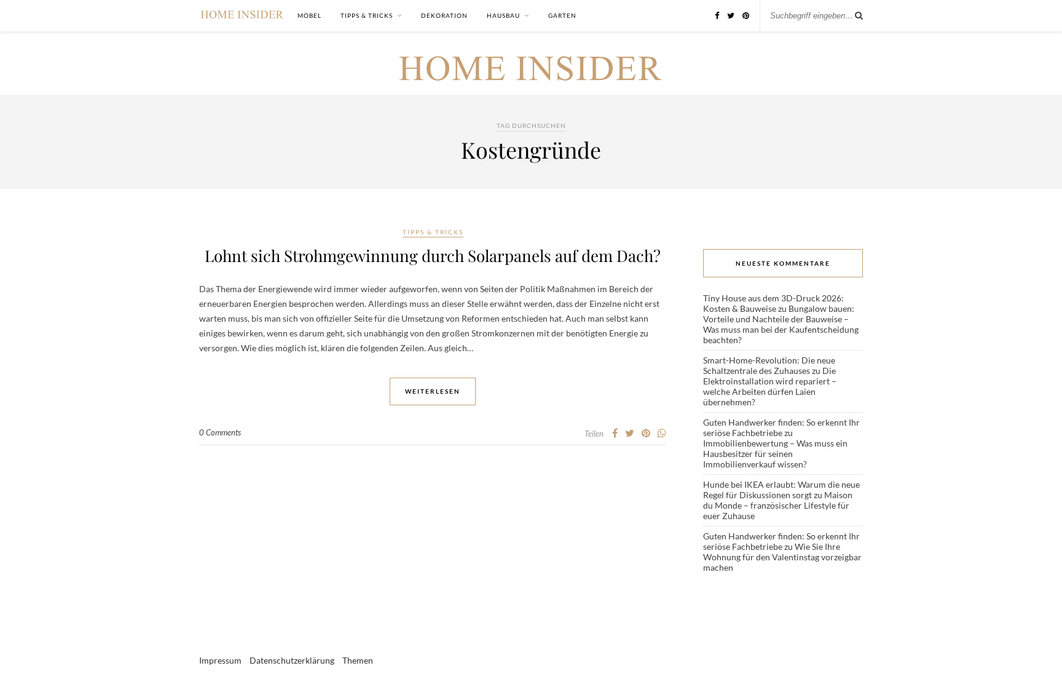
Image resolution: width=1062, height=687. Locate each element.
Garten (562, 15)
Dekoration (444, 15)
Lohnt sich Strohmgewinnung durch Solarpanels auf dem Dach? (433, 255)
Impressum (220, 660)
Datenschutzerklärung (292, 660)
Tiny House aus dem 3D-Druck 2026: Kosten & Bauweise (773, 303)
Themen (357, 660)
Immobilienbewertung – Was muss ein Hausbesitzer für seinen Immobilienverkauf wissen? (775, 453)
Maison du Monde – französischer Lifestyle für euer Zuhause (777, 505)
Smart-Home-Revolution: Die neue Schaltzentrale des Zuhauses (769, 365)
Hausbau (503, 15)
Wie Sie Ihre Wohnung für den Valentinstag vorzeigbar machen (782, 557)
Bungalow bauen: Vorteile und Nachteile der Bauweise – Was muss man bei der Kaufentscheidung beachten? (781, 324)
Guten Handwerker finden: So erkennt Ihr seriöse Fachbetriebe (781, 427)
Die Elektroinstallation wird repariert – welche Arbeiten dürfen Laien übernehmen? (769, 386)
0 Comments (220, 432)
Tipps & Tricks (366, 15)
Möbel (309, 15)
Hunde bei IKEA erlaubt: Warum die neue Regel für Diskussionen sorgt (781, 489)
